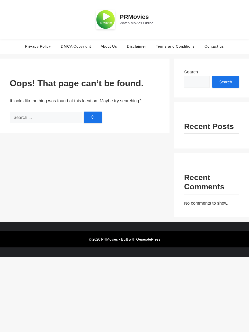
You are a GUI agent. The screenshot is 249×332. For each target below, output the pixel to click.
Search (191, 72)
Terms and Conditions (175, 46)
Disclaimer (136, 46)
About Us (109, 46)
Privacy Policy (38, 46)
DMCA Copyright (76, 46)
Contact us (214, 46)
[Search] (93, 117)
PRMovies (134, 16)
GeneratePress (148, 239)
